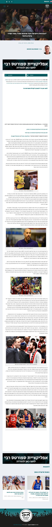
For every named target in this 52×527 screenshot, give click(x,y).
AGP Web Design (17, 524)
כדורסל (25, 43)
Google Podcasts (15, 136)
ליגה (23, 43)
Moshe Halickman (32, 49)
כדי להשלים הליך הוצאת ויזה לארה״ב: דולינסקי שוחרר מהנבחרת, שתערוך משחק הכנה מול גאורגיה (38, 494)
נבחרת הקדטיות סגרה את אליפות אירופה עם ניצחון (15, 493)
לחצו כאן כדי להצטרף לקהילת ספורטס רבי (35, 88)
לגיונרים (46, 499)
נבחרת (20, 43)
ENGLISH (46, 1)
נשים (22, 497)
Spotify (27, 136)
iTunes (23, 136)
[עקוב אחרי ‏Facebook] (12, 2)
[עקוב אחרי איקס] (9, 2)
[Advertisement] (28, 114)
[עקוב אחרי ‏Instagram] (7, 2)
